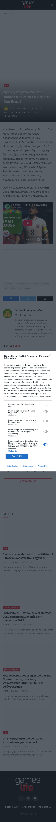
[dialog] (28, 411)
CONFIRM (17, 456)
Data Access (28, 466)
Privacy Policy (43, 466)
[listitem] (28, 405)
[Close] (50, 356)
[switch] (45, 411)
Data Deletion (12, 466)
